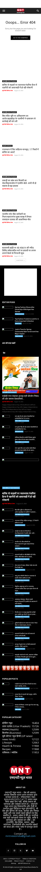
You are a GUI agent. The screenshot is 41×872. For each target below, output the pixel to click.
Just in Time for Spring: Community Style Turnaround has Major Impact (27, 331)
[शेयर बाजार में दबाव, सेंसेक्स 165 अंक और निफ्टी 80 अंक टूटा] (7, 568)
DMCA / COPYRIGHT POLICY (11, 859)
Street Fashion (20, 314)
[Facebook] (8, 851)
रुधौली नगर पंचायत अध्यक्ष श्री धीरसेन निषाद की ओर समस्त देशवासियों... (20, 397)
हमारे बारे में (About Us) (24, 863)
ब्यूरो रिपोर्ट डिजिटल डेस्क (7, 90)
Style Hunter (19, 336)
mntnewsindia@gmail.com (20, 836)
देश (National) (19, 431)
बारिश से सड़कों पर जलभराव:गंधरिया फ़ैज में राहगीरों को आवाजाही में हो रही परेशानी (19, 497)
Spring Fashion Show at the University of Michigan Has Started (24, 309)
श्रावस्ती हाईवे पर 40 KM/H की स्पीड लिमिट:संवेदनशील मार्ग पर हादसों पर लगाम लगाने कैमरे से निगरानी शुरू (19, 250)
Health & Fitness (7, 146)
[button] (3, 11)
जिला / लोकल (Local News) (22, 421)
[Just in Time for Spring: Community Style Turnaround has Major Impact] (7, 332)
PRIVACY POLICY (19, 861)
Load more (19, 260)
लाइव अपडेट (18, 709)
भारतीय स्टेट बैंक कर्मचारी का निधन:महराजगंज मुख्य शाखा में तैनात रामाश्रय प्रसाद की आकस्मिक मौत (16, 217)
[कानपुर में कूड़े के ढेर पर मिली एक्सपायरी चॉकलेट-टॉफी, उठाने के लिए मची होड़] (7, 647)
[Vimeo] (26, 851)
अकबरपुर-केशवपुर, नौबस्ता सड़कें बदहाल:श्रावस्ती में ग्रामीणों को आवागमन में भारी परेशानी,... (26, 601)
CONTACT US (30, 861)
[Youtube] (33, 851)
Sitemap (13, 863)
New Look (18, 323)
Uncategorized (20, 699)
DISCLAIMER (8, 861)
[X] (20, 851)
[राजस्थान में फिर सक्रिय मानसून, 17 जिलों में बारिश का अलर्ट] (20, 138)
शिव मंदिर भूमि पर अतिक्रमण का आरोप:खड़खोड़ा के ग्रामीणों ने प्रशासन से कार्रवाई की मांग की (19, 119)
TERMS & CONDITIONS (29, 859)
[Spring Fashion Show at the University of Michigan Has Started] (7, 309)
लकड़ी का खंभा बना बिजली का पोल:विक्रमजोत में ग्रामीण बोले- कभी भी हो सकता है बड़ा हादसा (19, 183)
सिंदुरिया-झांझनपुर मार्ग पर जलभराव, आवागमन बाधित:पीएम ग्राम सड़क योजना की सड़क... (26, 589)
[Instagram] (14, 851)
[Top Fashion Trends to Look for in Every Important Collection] (7, 321)
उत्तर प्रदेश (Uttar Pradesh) (9, 81)
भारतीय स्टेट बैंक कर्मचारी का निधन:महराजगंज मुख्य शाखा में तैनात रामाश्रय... (24, 544)
